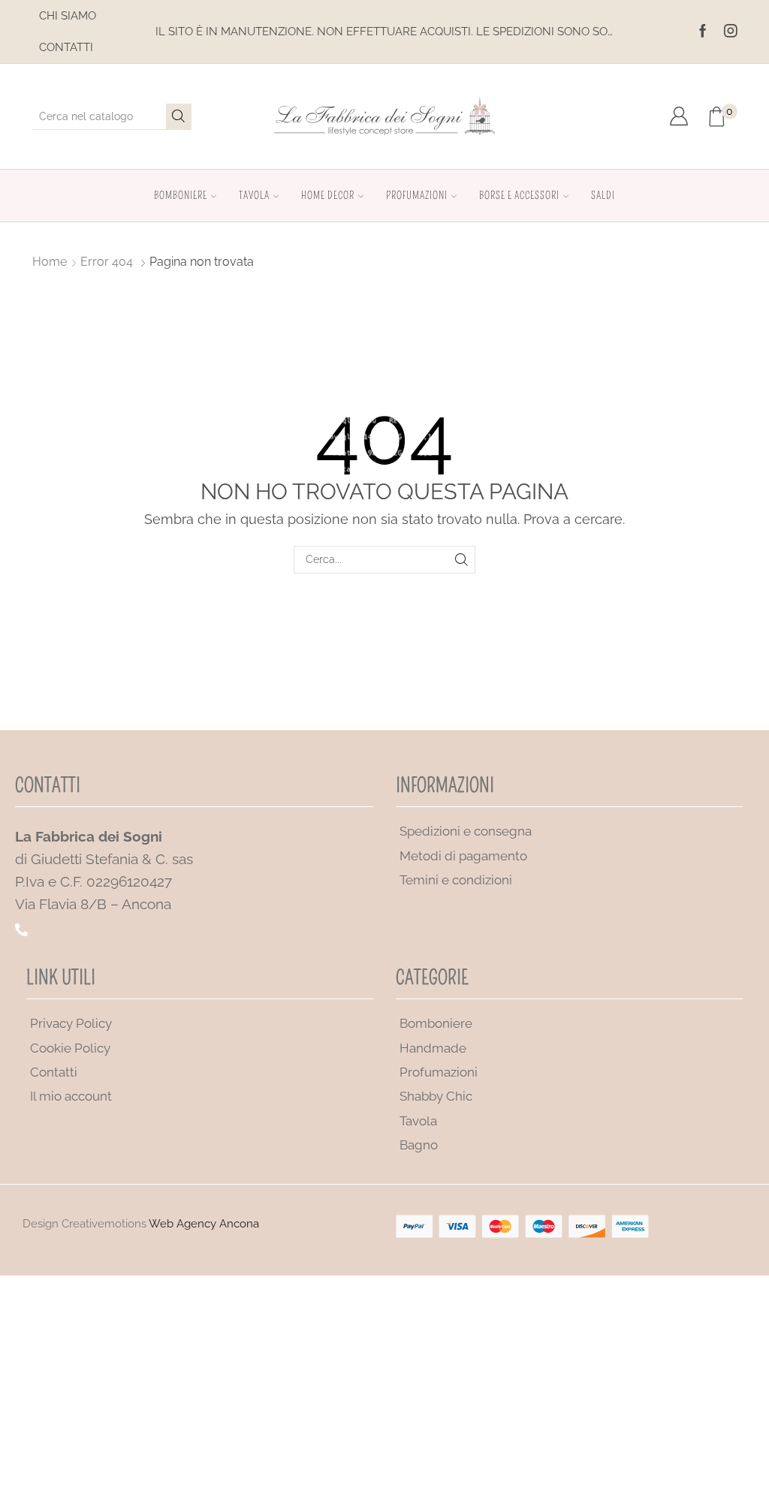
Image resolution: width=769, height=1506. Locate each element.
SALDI (603, 195)
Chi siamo (67, 16)
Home (49, 262)
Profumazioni (417, 195)
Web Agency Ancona (204, 1223)
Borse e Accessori (519, 195)
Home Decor (327, 195)
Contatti (66, 47)
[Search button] (178, 116)
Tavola (254, 195)
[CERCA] (461, 560)
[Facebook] (703, 31)
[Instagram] (730, 31)
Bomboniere (180, 195)
